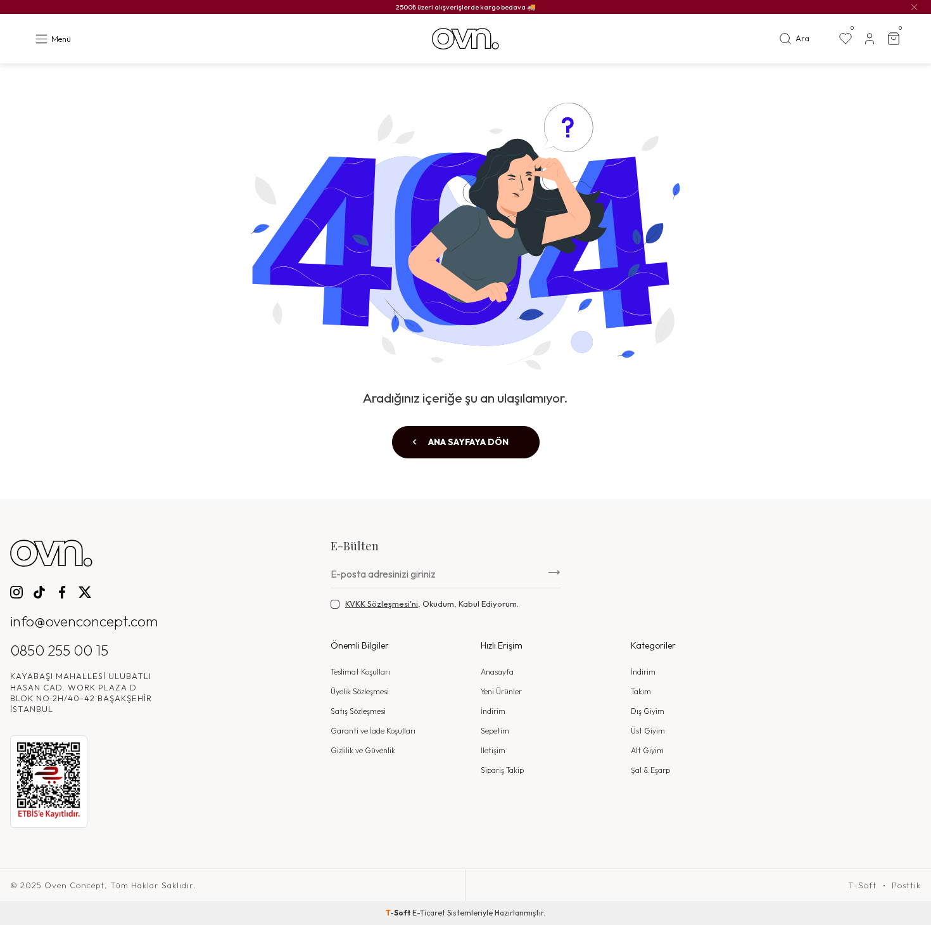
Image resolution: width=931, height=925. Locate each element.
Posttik (906, 885)
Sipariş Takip (502, 770)
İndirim (493, 711)
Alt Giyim (647, 750)
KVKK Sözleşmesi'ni (381, 603)
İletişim (493, 750)
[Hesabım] (870, 38)
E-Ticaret (428, 912)
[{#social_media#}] (16, 592)
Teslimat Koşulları (360, 671)
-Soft (399, 912)
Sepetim (495, 730)
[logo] (465, 39)
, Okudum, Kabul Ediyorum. (432, 603)
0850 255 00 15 (59, 650)
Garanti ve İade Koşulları (373, 730)
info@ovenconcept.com (84, 621)
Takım (641, 691)
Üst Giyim (648, 730)
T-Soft (862, 885)
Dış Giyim (647, 711)
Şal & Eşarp (650, 770)
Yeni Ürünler (501, 691)
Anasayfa (497, 671)
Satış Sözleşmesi (358, 711)
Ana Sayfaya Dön (467, 442)
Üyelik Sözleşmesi (360, 691)
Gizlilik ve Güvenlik (363, 750)
